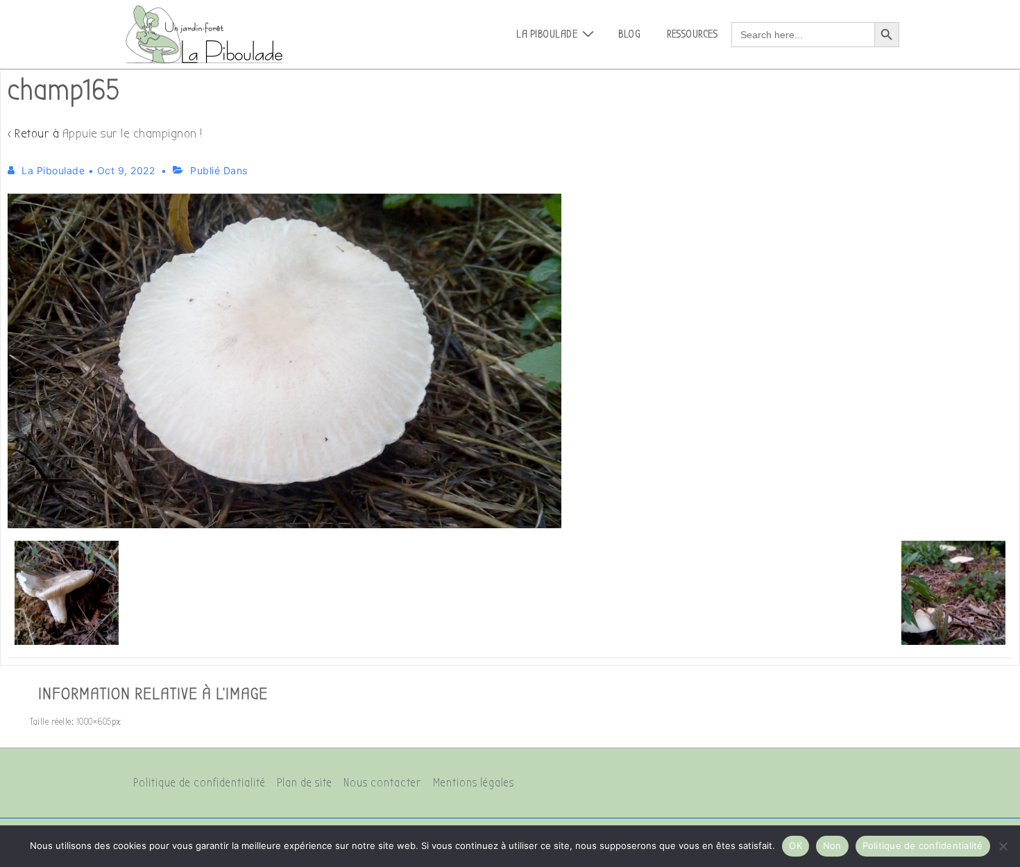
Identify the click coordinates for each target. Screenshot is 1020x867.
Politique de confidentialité (199, 782)
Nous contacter (382, 782)
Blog (629, 34)
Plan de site (304, 782)
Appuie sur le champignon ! (132, 133)
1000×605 (94, 721)
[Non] (1003, 846)
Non (832, 845)
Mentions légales (473, 782)
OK (795, 845)
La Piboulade (546, 34)
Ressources (692, 34)
